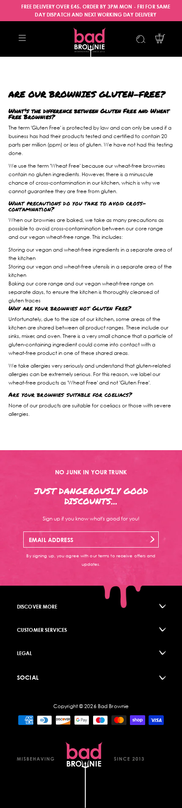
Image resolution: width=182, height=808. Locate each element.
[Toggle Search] (141, 39)
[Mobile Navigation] (22, 38)
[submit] (152, 539)
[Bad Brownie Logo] (89, 39)
